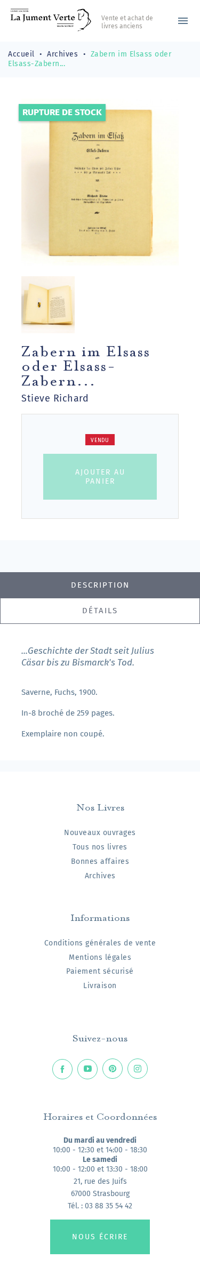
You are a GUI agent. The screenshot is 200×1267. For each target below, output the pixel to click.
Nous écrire (100, 1236)
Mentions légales (100, 957)
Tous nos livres (100, 847)
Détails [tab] (100, 610)
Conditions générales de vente (100, 943)
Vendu (100, 440)
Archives (100, 875)
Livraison (100, 985)
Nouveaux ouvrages (100, 832)
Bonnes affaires (100, 861)
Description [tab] (100, 585)
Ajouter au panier (100, 477)
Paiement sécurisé (100, 971)
